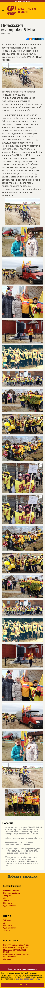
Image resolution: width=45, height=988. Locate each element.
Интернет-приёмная (11, 893)
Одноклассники (9, 906)
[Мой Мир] (33, 39)
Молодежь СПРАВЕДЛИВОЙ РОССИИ (15, 951)
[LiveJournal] (39, 39)
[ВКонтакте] (27, 39)
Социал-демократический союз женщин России (16, 955)
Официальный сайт (11, 890)
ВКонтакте (7, 903)
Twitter (6, 901)
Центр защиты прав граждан (15, 947)
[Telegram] (42, 39)
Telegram (7, 896)
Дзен (5, 898)
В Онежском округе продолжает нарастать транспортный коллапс (18, 843)
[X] (36, 39)
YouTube (6, 930)
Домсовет (7, 959)
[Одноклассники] (30, 39)
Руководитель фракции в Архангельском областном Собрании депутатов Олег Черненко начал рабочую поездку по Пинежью (22, 830)
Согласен (23, 985)
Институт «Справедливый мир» (16, 945)
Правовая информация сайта (27, 979)
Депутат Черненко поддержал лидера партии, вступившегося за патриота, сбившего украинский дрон (21, 851)
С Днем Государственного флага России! (22, 838)
